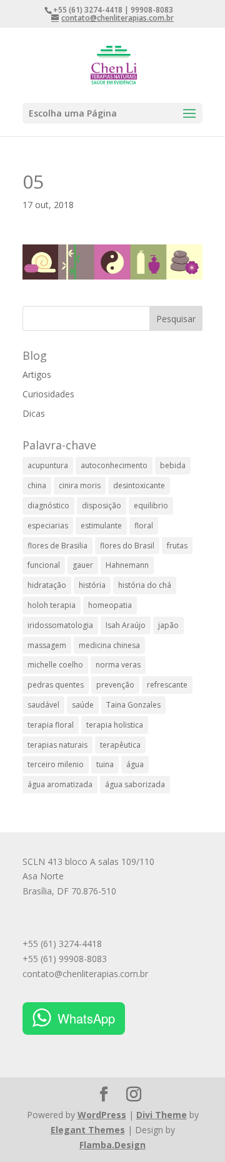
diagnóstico (48, 505)
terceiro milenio (56, 764)
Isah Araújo (126, 625)
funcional (44, 565)
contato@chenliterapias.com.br (85, 974)
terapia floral (51, 725)
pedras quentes (56, 684)
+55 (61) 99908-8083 (64, 959)
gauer (82, 565)
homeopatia (110, 605)
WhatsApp (86, 1018)
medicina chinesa (109, 645)
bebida (173, 465)
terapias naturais (58, 745)
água (135, 764)
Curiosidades (48, 394)
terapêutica (120, 745)
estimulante (101, 525)
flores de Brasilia (58, 545)
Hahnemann (127, 565)
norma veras (118, 664)
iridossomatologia (60, 625)
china (37, 485)
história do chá (144, 585)
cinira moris (80, 485)
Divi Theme (161, 1115)
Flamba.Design (112, 1145)
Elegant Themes (88, 1130)
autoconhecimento (114, 465)
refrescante (167, 684)
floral (143, 525)
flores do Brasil (127, 545)
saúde (83, 704)
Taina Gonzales (133, 704)
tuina (105, 764)
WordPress (102, 1115)
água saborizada (135, 784)
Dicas (33, 413)
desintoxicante (139, 485)
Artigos (36, 374)
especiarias (48, 525)
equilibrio (151, 505)
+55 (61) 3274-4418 (62, 944)
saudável (43, 704)
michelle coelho (55, 664)
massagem (47, 645)
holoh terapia (52, 605)
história (92, 585)
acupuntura (48, 465)
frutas (177, 545)
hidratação (47, 585)
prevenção (115, 684)
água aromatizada (60, 784)
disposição (101, 505)
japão (168, 625)
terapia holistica (114, 725)
